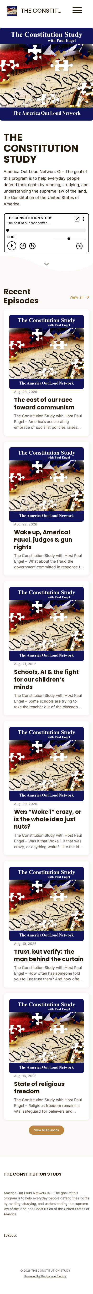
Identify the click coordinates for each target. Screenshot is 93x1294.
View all (77, 297)
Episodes (10, 1235)
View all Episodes (46, 1130)
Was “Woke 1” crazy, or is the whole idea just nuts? (47, 819)
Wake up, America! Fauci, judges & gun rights (43, 539)
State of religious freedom (39, 1087)
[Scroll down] (46, 263)
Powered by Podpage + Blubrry (45, 1276)
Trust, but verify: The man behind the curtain (49, 955)
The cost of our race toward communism (44, 403)
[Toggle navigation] (77, 11)
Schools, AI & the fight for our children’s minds (46, 679)
